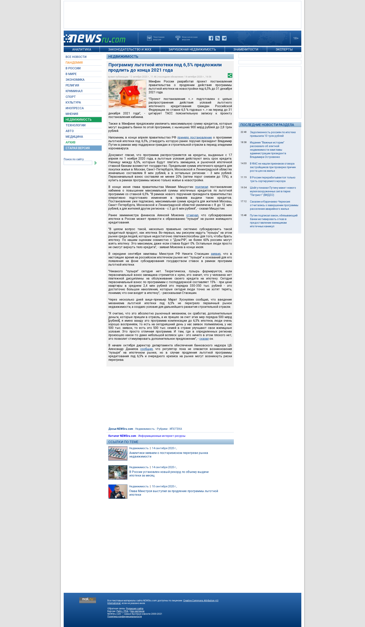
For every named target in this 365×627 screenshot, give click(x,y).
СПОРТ (71, 97)
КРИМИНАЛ (74, 91)
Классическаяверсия (190, 38)
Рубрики (162, 428)
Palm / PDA (122, 611)
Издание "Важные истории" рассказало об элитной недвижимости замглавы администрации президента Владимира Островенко (268, 149)
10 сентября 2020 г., (164, 486)
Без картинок (137, 611)
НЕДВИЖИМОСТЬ (79, 119)
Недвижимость (123, 57)
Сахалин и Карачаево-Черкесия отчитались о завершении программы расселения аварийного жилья (274, 205)
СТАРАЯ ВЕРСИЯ (78, 148)
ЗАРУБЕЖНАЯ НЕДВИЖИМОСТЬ (192, 49)
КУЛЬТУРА (73, 102)
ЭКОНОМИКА (75, 80)
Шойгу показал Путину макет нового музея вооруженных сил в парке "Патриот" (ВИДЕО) (273, 191)
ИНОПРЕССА (75, 108)
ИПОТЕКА (176, 428)
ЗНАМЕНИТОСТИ (245, 49)
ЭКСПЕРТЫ (284, 49)
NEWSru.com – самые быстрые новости (129, 614)
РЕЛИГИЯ (72, 85)
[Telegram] (224, 38)
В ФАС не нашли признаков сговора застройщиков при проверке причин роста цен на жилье (273, 167)
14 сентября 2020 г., (164, 448)
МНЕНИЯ (72, 114)
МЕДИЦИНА (74, 137)
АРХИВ (70, 142)
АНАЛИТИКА (81, 49)
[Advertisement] (182, 14)
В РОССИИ (73, 68)
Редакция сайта (134, 608)
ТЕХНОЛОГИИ (76, 125)
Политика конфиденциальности (124, 616)
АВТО (70, 131)
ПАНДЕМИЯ (74, 62)
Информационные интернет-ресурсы (161, 435)
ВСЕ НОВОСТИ (76, 57)
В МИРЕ (71, 74)
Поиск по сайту (74, 159)
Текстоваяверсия (158, 38)
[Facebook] (211, 38)
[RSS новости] (217, 38)
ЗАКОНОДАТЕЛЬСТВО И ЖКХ (129, 49)
